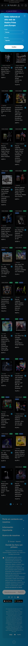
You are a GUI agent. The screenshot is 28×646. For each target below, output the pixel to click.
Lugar (6, 29)
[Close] (25, 16)
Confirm (14, 47)
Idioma (6, 37)
